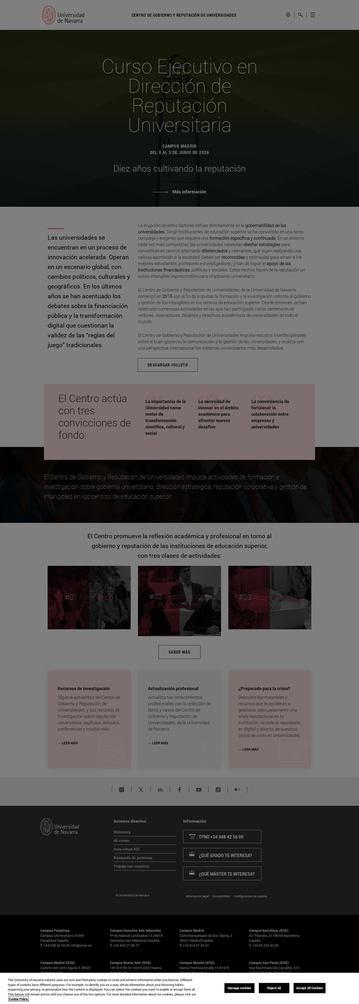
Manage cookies (239, 988)
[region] (179, 988)
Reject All (274, 988)
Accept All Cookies (309, 988)
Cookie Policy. (18, 999)
